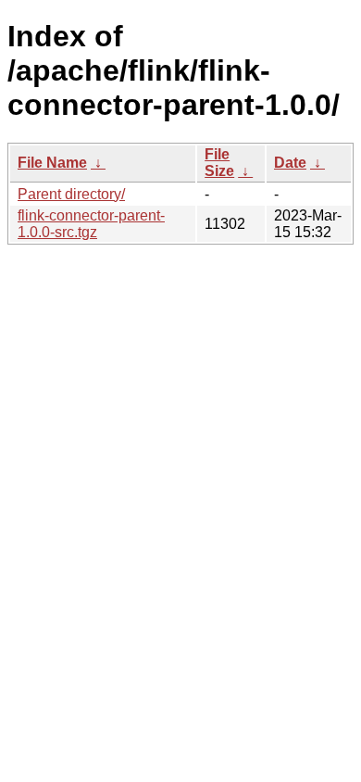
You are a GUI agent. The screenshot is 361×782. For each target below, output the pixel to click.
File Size (219, 162)
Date (290, 162)
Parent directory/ (71, 194)
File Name (52, 162)
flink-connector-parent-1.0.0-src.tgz (91, 224)
